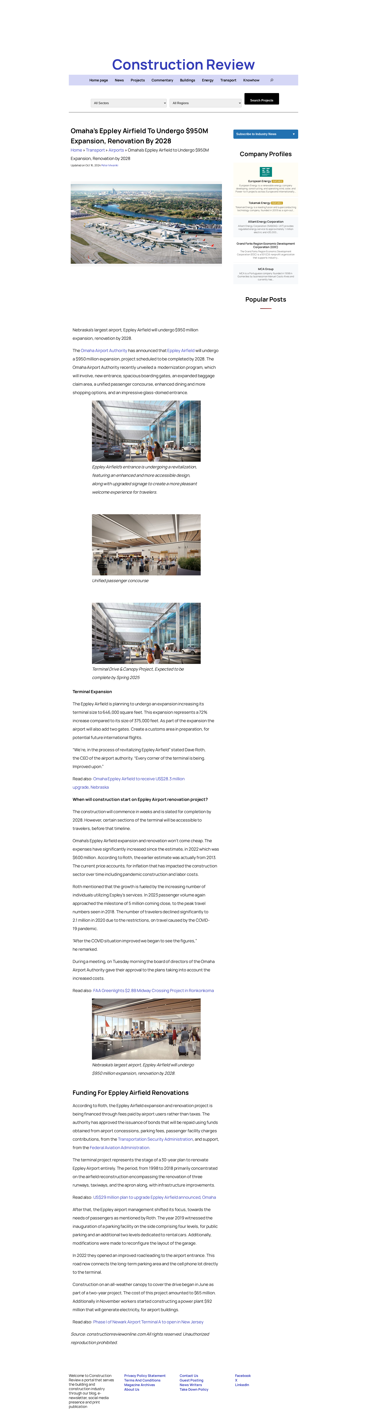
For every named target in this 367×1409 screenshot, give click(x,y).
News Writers (191, 1384)
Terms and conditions (142, 1380)
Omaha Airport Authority (104, 350)
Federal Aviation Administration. (120, 1147)
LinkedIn (242, 1384)
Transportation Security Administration (155, 1139)
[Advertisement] (183, 27)
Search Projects (261, 100)
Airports (116, 150)
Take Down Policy (194, 1389)
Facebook (243, 1375)
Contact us (189, 1375)
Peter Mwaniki (109, 165)
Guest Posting (191, 1380)
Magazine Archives (139, 1384)
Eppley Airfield (181, 350)
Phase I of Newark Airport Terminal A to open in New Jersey (148, 1322)
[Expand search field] (272, 80)
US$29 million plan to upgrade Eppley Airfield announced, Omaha (154, 1197)
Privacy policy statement (145, 1375)
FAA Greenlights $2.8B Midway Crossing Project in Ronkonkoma (153, 990)
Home (76, 150)
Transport (95, 150)
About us (131, 1389)
